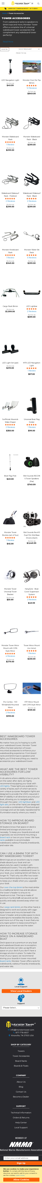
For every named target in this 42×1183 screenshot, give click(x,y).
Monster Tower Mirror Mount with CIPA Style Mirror (10, 648)
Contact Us (21, 1092)
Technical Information (21, 1113)
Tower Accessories (21, 1056)
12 (32, 88)
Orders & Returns (21, 1118)
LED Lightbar (31, 306)
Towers (21, 1051)
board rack (5, 837)
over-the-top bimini (13, 887)
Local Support (21, 1127)
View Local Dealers (21, 991)
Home (4, 13)
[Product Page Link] (10, 66)
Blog (21, 1087)
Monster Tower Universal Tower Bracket (10, 591)
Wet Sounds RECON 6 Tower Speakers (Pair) (31, 478)
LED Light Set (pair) (10, 363)
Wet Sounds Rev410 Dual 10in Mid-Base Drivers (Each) (31, 535)
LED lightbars (25, 802)
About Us (21, 1082)
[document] (21, 1175)
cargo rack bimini (12, 907)
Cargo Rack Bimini (10, 306)
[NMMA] (21, 1150)
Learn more (20, 1175)
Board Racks (21, 1061)
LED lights (4, 786)
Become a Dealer (21, 1097)
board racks (5, 961)
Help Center (21, 1123)
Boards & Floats (21, 1066)
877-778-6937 (22, 1033)
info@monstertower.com (22, 1030)
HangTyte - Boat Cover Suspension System (31, 591)
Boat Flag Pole (10, 476)
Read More (8, 42)
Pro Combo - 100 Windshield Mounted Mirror (10, 705)
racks (2, 840)
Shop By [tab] (4, 49)
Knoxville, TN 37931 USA (22, 1035)
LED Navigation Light (10, 80)
